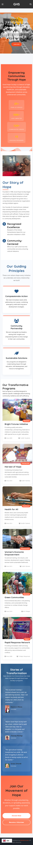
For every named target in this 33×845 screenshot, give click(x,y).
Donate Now (16, 816)
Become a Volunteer (16, 822)
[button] (30, 4)
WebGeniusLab (24, 840)
